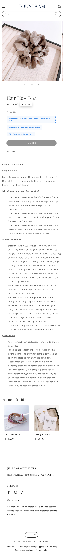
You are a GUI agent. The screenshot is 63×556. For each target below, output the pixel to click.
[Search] (56, 14)
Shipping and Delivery (46, 547)
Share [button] (13, 152)
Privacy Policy (42, 550)
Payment (31, 547)
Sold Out (31, 143)
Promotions (12, 112)
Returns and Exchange (24, 550)
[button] (3, 6)
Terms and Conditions (16, 547)
